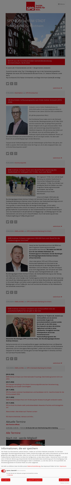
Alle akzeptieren (64, 480)
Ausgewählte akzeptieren (34, 480)
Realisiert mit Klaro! (64, 483)
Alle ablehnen (6, 480)
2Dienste (9, 475)
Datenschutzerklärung (33, 466)
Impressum (63, 466)
